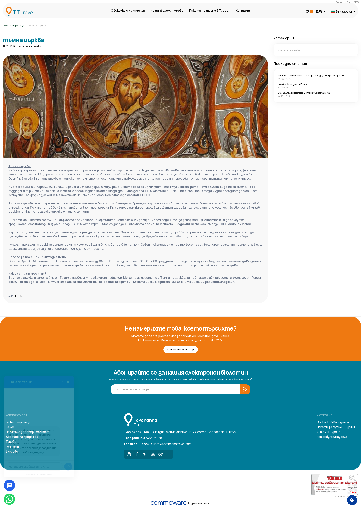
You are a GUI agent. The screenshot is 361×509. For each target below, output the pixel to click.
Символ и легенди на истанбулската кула (304, 92)
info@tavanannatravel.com (157, 444)
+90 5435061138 (143, 438)
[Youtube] (153, 454)
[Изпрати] (68, 467)
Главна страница (13, 25)
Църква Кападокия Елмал (293, 84)
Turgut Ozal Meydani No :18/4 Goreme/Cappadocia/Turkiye (180, 432)
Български (344, 11)
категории (284, 38)
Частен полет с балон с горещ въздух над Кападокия (311, 75)
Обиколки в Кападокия (128, 10)
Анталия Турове (329, 431)
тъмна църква (37, 25)
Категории (324, 415)
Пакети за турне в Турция (209, 10)
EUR (319, 11)
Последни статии (290, 63)
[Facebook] (137, 454)
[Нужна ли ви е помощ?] (9, 485)
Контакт (243, 10)
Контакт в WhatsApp (180, 349)
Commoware (45, 474)
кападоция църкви (30, 46)
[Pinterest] (145, 454)
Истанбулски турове (167, 10)
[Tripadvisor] (161, 454)
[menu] (61, 382)
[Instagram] (129, 454)
